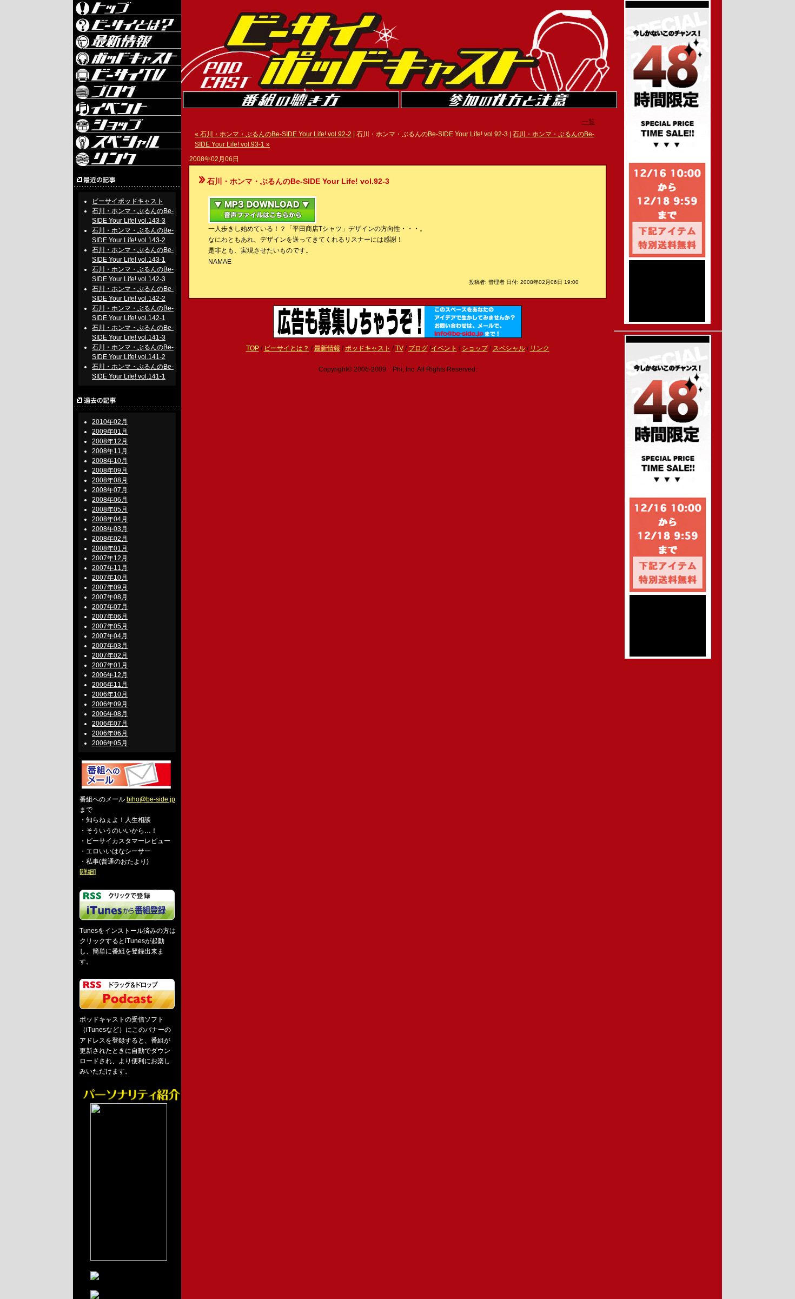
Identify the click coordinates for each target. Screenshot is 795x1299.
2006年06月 (110, 733)
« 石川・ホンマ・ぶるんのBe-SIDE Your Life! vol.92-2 (273, 134)
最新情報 (327, 348)
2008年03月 (110, 529)
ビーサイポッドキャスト (127, 201)
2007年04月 (110, 636)
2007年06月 (110, 616)
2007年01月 (110, 665)
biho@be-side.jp (151, 799)
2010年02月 (110, 422)
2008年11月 (110, 451)
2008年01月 (110, 548)
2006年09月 (110, 704)
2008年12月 (110, 441)
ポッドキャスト (367, 348)
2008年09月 (110, 470)
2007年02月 (110, 655)
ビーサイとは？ (286, 348)
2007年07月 (110, 607)
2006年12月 (110, 675)
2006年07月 (110, 723)
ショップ (475, 348)
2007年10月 (110, 577)
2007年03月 (110, 646)
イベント (444, 348)
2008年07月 (110, 490)
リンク (539, 348)
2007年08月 (110, 597)
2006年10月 (110, 694)
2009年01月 (110, 431)
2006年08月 (110, 714)
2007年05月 (110, 626)
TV (399, 348)
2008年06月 (110, 499)
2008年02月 (110, 538)
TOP (252, 348)
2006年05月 (110, 743)
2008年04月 (110, 519)
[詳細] (88, 872)
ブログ (418, 348)
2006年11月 (110, 684)
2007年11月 (110, 568)
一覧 (588, 121)
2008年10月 (110, 461)
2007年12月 (110, 558)
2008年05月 (110, 509)
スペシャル (509, 348)
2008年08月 (110, 480)
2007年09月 (110, 587)
